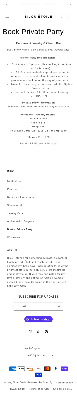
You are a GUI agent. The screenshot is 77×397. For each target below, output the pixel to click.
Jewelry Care (15, 213)
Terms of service (39, 388)
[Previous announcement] (7, 5)
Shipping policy (62, 388)
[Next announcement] (70, 5)
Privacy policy (17, 388)
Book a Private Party (19, 229)
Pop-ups (12, 189)
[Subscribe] (59, 306)
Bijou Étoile (20, 382)
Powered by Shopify (39, 382)
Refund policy (64, 382)
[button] (7, 16)
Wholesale (13, 237)
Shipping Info (15, 205)
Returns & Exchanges (20, 197)
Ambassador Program (20, 221)
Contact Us (14, 180)
